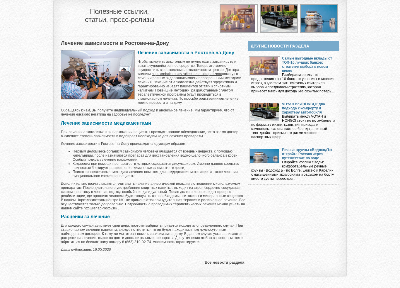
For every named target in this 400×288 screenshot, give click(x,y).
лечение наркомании (119, 159)
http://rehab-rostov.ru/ (101, 208)
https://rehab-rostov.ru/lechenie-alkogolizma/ (187, 74)
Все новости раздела (224, 262)
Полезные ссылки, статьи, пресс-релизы (119, 15)
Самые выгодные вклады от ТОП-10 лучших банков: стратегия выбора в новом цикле (307, 64)
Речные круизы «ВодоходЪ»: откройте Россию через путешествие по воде (308, 154)
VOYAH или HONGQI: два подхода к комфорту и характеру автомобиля (303, 108)
